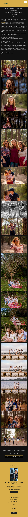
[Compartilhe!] (14, 75)
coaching (3, 22)
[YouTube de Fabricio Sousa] (14, 508)
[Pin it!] (18, 75)
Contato (14, 512)
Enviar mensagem (14, 501)
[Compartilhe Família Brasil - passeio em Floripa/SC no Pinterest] (17, 453)
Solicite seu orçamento (14, 456)
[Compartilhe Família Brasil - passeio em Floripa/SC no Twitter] (15, 453)
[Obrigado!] (10, 75)
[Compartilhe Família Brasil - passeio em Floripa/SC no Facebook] (10, 453)
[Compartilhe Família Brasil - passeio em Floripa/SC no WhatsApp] (12, 453)
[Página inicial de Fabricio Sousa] (5, 3)
